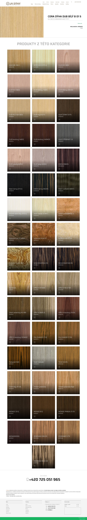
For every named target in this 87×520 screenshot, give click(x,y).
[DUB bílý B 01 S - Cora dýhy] (22, 22)
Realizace (52, 2)
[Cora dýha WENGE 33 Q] (18, 407)
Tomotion (83, 519)
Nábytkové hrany (46, 4)
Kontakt (67, 2)
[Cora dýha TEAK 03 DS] (68, 357)
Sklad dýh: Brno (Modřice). (10, 494)
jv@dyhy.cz (50, 510)
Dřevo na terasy (38, 4)
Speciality (62, 4)
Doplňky (67, 4)
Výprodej (56, 4)
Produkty (62, 2)
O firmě (47, 2)
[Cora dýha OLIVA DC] (18, 283)
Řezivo (52, 4)
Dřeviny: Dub (80, 23)
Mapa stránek (8, 513)
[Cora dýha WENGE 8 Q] (43, 407)
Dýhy (32, 4)
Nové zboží (57, 2)
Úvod (43, 2)
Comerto (83, 517)
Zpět (82, 28)
